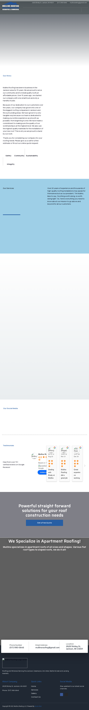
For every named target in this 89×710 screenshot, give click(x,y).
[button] (77, 11)
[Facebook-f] (61, 694)
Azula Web (38, 706)
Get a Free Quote (44, 523)
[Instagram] (66, 694)
